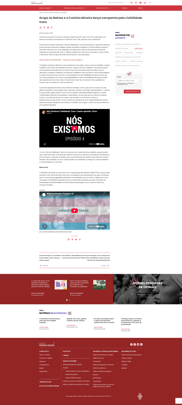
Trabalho (139, 53)
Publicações (43, 371)
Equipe (41, 368)
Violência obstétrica (99, 368)
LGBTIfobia (138, 48)
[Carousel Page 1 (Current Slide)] (66, 300)
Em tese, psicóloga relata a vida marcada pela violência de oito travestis (104, 320)
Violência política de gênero (102, 371)
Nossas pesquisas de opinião (72, 364)
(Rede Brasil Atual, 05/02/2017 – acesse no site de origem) (61, 60)
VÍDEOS (66, 355)
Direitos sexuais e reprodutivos (127, 65)
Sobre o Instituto (44, 355)
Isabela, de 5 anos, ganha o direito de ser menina (76, 320)
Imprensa (42, 361)
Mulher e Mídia (121, 61)
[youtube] (140, 2)
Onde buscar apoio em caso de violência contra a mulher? (103, 386)
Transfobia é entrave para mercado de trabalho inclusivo (49, 320)
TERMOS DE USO (45, 382)
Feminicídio (128, 53)
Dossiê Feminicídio (71, 374)
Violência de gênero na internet (128, 57)
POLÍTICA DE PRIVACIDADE (49, 386)
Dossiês (65, 368)
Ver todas (141, 295)
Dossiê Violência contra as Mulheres (77, 371)
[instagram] (131, 2)
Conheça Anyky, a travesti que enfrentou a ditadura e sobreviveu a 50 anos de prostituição (131, 321)
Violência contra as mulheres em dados (76, 381)
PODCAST (67, 351)
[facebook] (136, 2)
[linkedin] (145, 2)
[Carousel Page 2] (69, 300)
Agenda (124, 368)
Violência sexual (121, 48)
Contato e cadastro (46, 358)
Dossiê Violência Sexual (73, 378)
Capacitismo (97, 381)
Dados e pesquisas (37, 293)
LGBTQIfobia (97, 378)
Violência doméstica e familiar (127, 44)
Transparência (44, 365)
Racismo (118, 53)
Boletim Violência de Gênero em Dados (76, 384)
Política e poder (136, 61)
